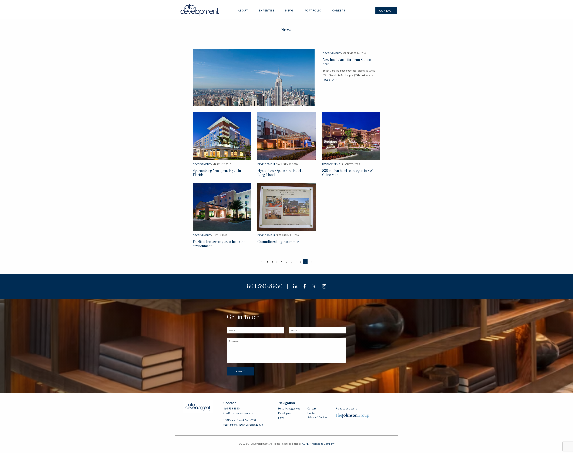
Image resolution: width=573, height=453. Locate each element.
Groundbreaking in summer (278, 242)
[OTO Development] (200, 9)
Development (285, 413)
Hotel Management (289, 408)
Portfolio (312, 10)
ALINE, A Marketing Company (318, 443)
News (289, 10)
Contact (386, 10)
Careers (338, 10)
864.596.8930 (265, 286)
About (243, 10)
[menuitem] (243, 10)
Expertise (266, 10)
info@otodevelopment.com (238, 413)
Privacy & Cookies (317, 417)
